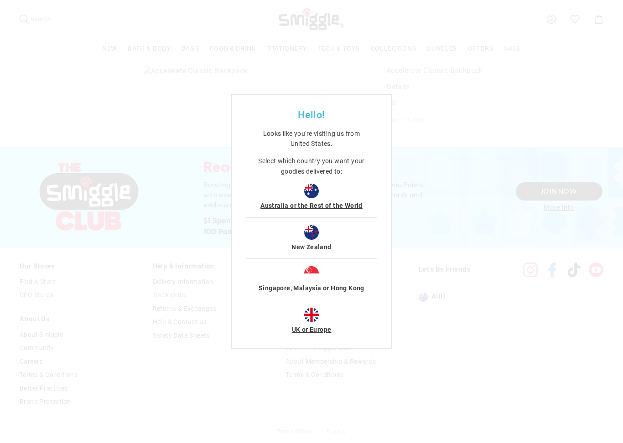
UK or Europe (312, 329)
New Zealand (311, 247)
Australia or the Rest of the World (311, 205)
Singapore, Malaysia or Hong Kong (311, 288)
